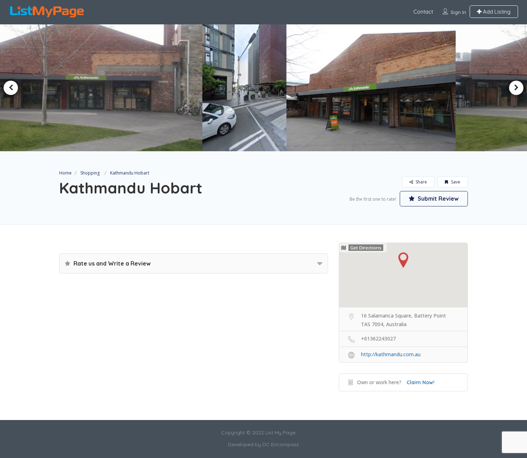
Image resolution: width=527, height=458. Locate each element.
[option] (194, 87)
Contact (423, 11)
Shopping (90, 173)
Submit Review (437, 198)
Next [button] (516, 88)
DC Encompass (280, 444)
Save (455, 182)
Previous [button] (11, 88)
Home (65, 173)
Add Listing (496, 11)
